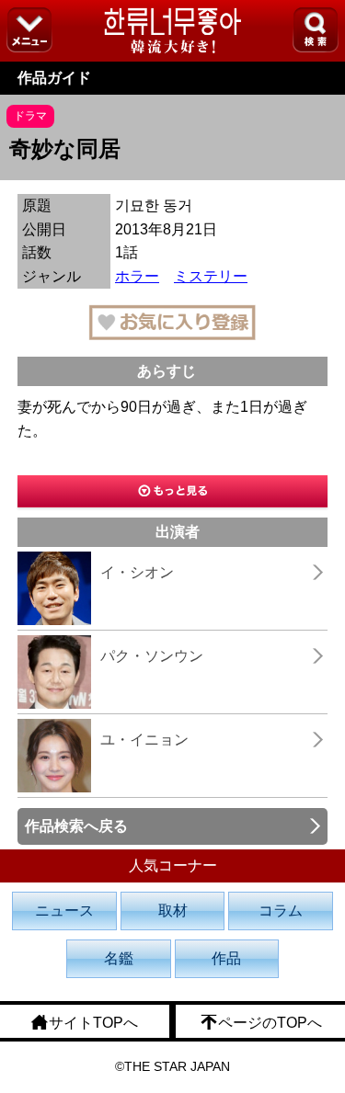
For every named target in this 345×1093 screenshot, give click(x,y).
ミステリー (210, 276)
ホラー (137, 276)
